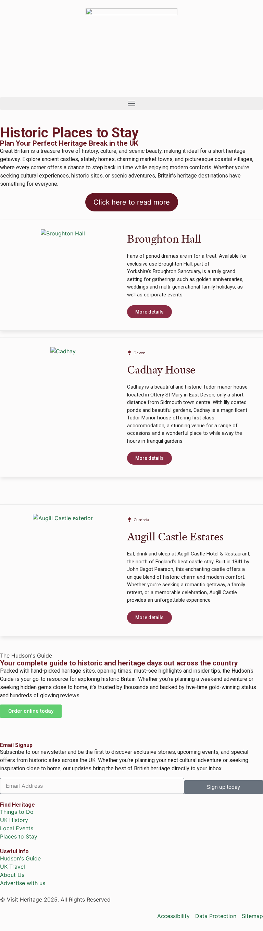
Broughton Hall (164, 238)
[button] (131, 103)
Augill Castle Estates (175, 536)
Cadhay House (161, 369)
